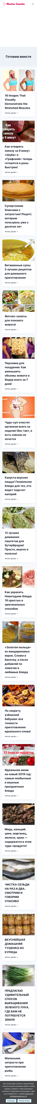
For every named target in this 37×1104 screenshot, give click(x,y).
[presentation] (18, 80)
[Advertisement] (18, 27)
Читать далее (11, 113)
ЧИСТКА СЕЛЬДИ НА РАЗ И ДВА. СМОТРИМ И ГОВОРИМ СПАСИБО (17, 893)
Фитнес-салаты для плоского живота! (16, 320)
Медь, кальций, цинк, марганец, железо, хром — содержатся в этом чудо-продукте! (18, 838)
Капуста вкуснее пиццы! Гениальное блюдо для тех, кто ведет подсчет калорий (18, 486)
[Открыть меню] (33, 3)
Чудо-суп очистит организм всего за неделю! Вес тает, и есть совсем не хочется (18, 431)
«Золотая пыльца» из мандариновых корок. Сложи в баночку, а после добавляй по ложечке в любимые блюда (18, 660)
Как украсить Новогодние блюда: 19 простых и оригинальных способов (18, 600)
